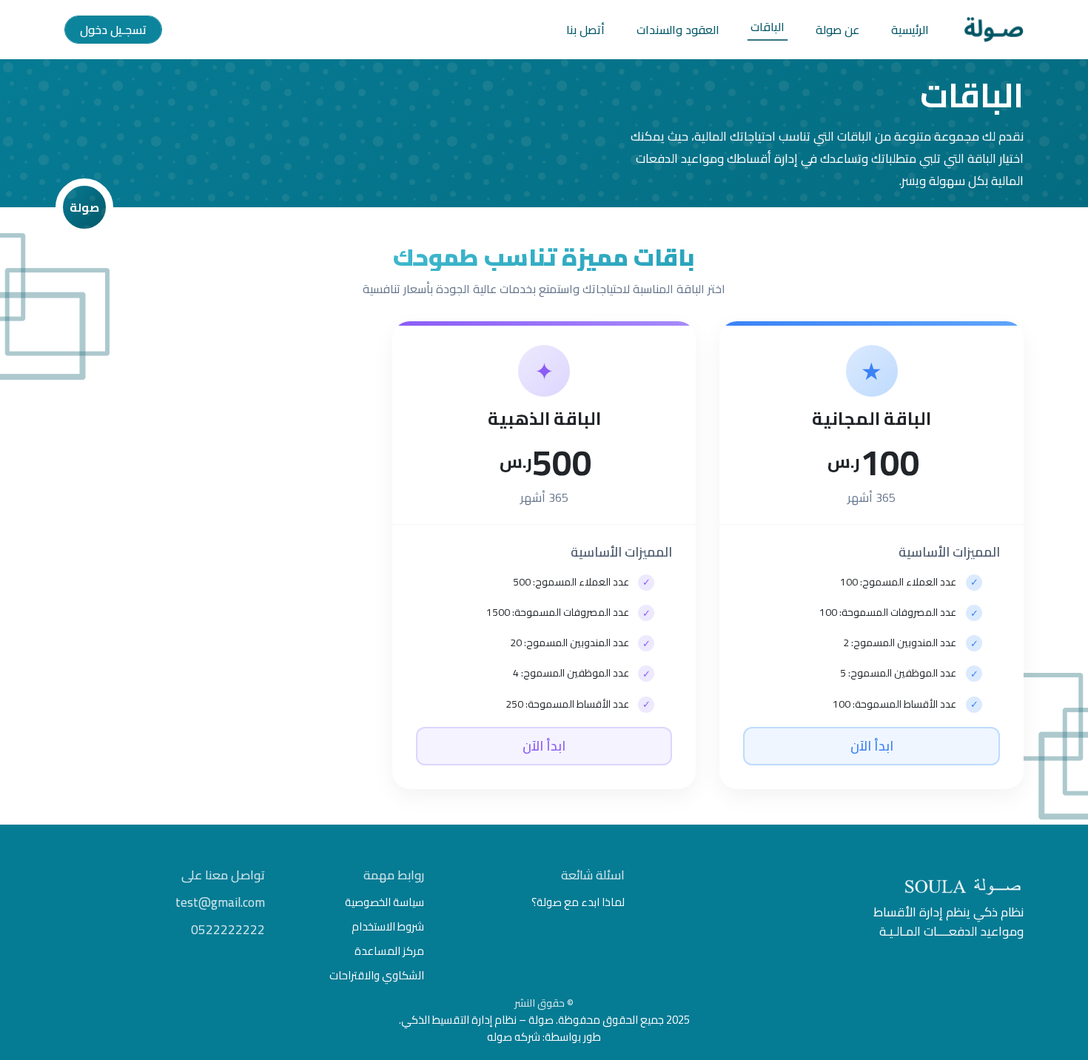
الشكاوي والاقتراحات (376, 975)
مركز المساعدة (389, 950)
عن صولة (837, 30)
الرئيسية (910, 30)
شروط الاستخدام (388, 926)
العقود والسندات (678, 30)
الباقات (767, 27)
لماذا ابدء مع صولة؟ (578, 902)
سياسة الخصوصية (384, 902)
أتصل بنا (585, 30)
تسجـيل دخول (113, 30)
